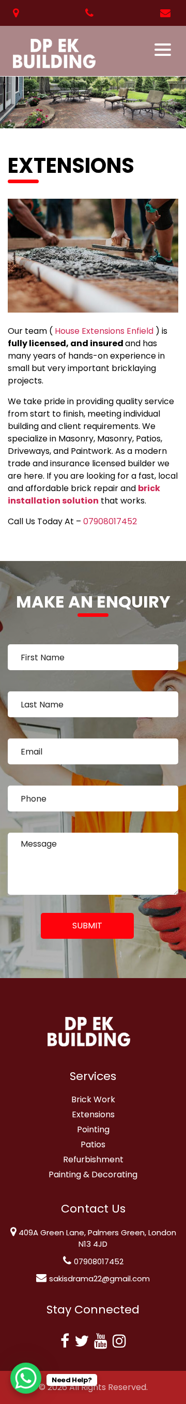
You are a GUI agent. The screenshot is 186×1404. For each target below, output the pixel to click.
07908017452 (110, 521)
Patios (93, 1144)
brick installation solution (84, 494)
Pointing (93, 1129)
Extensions (93, 1114)
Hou (62, 331)
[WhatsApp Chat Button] (25, 1378)
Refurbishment (93, 1159)
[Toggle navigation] (163, 50)
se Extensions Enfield (111, 331)
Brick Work (93, 1099)
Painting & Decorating (93, 1174)
